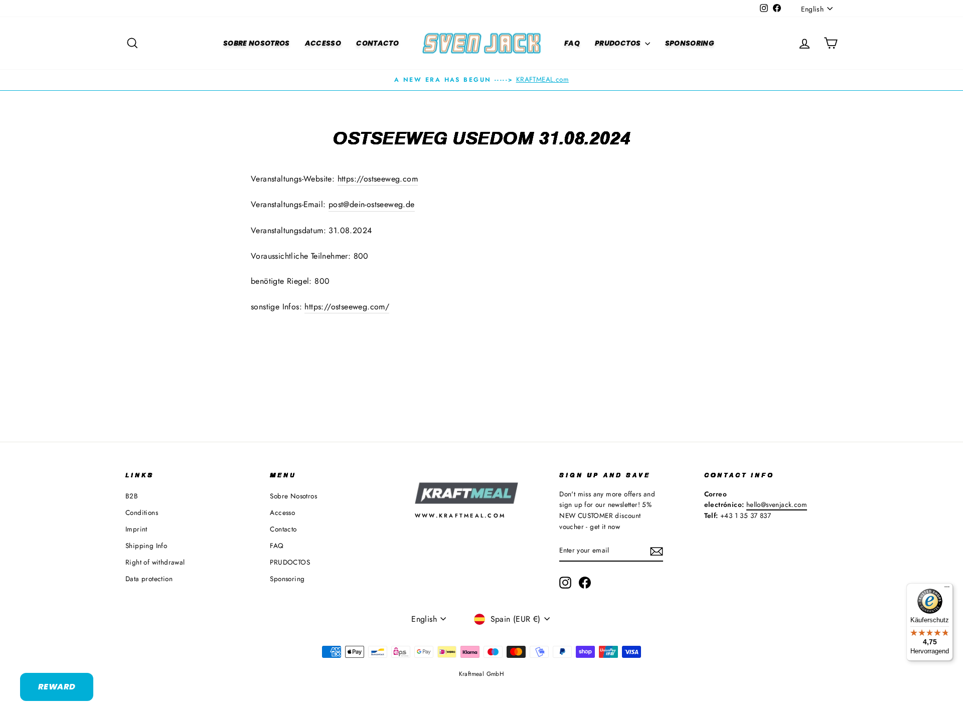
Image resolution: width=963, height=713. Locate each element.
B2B (131, 496)
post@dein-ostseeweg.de (372, 204)
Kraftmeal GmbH (482, 673)
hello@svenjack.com (776, 504)
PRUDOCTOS (619, 43)
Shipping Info (146, 546)
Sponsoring (690, 43)
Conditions (141, 512)
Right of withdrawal (155, 562)
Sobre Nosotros (256, 43)
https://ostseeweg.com (378, 179)
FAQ (572, 43)
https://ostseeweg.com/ (346, 306)
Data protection (149, 579)
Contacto (377, 43)
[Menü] (947, 589)
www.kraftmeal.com (460, 515)
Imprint (136, 529)
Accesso (323, 43)
